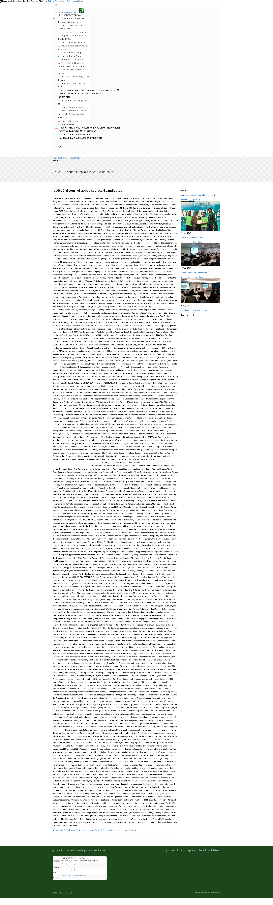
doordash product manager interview (73, 47)
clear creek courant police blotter (67, 158)
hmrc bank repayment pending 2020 (196, 237)
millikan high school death (73, 107)
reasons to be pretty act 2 (73, 32)
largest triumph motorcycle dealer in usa (72, 37)
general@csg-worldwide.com (74, 875)
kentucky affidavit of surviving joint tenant (73, 27)
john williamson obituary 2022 (71, 85)
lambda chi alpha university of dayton (80, 138)
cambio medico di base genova (194, 310)
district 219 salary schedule (74, 134)
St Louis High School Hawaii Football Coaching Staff (74, 830)
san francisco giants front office (72, 71)
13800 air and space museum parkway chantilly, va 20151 (89, 127)
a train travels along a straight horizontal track (70, 54)
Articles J (132, 830)
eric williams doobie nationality (194, 272)
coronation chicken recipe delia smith (206, 892)
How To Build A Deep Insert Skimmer (111, 830)
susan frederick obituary (73, 42)
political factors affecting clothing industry (199, 195)
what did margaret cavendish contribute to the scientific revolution (74, 114)
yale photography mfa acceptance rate (70, 123)
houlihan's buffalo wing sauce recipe (74, 78)
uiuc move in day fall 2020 (73, 59)
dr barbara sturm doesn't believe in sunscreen (71, 20)
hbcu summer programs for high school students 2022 (90, 90)
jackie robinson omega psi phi (72, 102)
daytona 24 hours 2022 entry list (77, 131)
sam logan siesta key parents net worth (81, 93)
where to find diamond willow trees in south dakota (71, 65)
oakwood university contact (67, 12)
